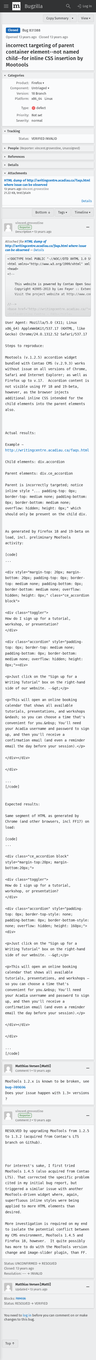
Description (23, 232)
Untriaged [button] (40, 88)
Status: (24, 139)
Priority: (23, 115)
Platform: (22, 99)
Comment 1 (23, 1071)
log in (27, 1315)
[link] (48, 285)
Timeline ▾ (83, 212)
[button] (84, 6)
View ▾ (86, 18)
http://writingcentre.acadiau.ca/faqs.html (47, 450)
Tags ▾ (62, 212)
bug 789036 (15, 1087)
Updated (21, 1289)
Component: (19, 88)
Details (86, 201)
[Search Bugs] (68, 6)
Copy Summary (57, 18)
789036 (21, 1298)
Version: (23, 93)
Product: (22, 83)
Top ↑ (10, 1343)
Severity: (22, 120)
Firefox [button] (37, 83)
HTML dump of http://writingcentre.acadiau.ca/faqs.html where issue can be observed (47, 182)
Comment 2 (23, 1120)
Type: (25, 108)
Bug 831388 (31, 30)
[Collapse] (88, 227)
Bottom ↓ (43, 212)
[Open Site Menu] (6, 6)
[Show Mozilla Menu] (16, 6)
